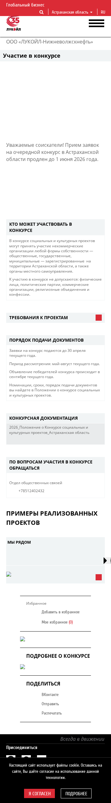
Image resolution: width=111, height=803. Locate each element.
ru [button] (103, 12)
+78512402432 (31, 490)
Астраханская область (70, 12)
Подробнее (76, 794)
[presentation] (107, 560)
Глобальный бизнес (26, 5)
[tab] (55, 227)
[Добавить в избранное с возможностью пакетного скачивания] (98, 440)
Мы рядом (19, 542)
